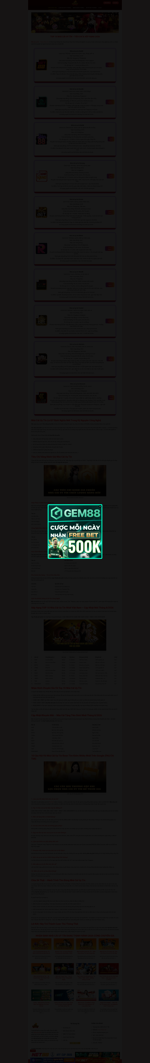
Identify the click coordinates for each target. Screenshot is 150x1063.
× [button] (100, 506)
